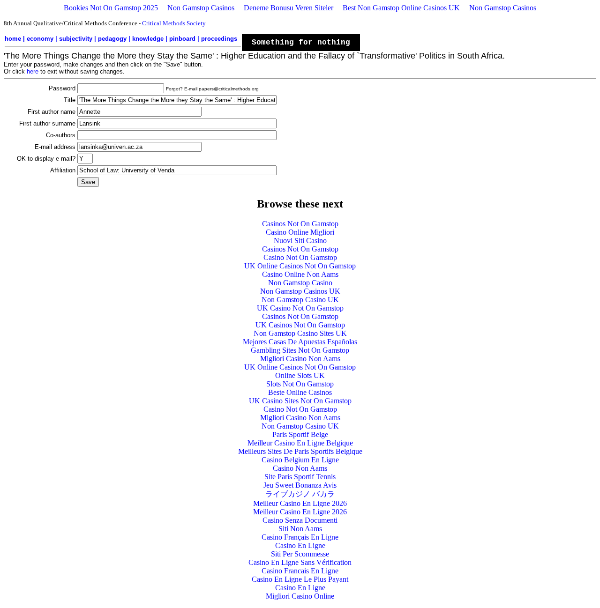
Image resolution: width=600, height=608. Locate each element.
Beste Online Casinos (300, 392)
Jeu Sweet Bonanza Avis (300, 485)
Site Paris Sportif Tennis (300, 477)
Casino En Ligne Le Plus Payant (300, 579)
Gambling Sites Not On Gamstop (300, 350)
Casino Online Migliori (300, 232)
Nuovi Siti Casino (300, 241)
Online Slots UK (300, 375)
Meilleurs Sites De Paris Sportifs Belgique (300, 451)
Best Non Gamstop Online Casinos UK (401, 8)
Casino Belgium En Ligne (300, 460)
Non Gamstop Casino (300, 283)
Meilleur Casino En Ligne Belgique (300, 443)
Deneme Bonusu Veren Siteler (288, 8)
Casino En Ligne (300, 545)
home (13, 38)
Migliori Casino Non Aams (300, 359)
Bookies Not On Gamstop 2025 (111, 8)
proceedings (219, 38)
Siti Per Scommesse (300, 554)
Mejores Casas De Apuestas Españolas (300, 342)
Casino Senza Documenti (300, 520)
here (32, 71)
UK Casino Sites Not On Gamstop (300, 401)
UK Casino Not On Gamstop (300, 308)
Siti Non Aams (300, 529)
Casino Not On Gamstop (300, 257)
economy (40, 38)
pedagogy (112, 38)
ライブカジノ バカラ (300, 494)
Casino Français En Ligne (300, 537)
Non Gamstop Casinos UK (300, 291)
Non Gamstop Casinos (200, 8)
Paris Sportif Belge (300, 434)
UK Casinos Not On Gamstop (300, 325)
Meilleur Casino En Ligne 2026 (300, 503)
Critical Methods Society (174, 23)
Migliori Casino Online (300, 596)
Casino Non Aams (300, 468)
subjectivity (75, 38)
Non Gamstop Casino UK (300, 300)
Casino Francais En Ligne (300, 571)
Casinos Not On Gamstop (300, 224)
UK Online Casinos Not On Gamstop (300, 266)
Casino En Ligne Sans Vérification (300, 562)
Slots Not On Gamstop (300, 384)
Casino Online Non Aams (300, 274)
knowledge (148, 38)
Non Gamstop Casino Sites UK (300, 333)
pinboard (182, 38)
